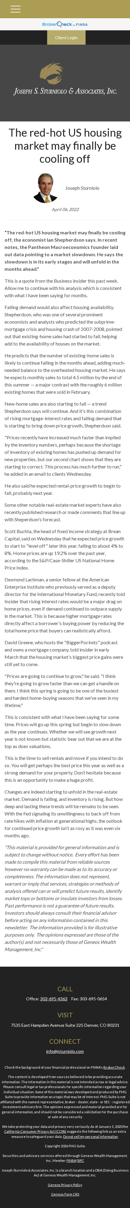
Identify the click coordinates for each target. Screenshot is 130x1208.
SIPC (80, 1160)
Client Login (66, 37)
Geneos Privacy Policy (65, 1185)
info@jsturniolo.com (65, 1051)
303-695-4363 (53, 998)
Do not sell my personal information (90, 1136)
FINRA (71, 1160)
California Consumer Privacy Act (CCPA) (35, 1131)
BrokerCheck (114, 1067)
